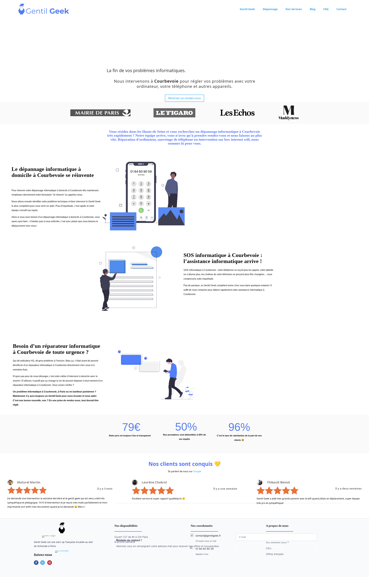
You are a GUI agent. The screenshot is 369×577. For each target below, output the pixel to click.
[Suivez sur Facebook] (36, 562)
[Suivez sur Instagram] (49, 562)
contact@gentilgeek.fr (207, 535)
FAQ (325, 9)
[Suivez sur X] (42, 562)
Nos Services (294, 9)
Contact (341, 9)
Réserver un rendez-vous (184, 98)
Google (197, 471)
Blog (312, 9)
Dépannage (270, 9)
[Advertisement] (184, 39)
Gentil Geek (247, 9)
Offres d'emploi (275, 554)
